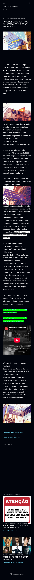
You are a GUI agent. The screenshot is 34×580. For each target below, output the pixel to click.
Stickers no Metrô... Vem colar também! (15, 526)
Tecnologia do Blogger (19, 574)
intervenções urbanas (15, 435)
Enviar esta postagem (16, 432)
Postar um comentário (17, 562)
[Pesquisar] (30, 3)
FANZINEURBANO (10, 7)
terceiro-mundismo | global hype (11, 437)
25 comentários (15, 531)
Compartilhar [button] (6, 432)
